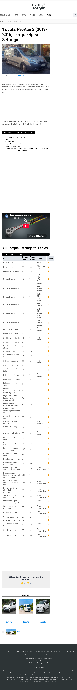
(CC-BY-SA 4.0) (19, 76)
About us (41, 655)
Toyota (8, 21)
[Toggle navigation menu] (75, 21)
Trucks (32, 15)
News (16, 15)
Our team (49, 655)
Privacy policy (30, 655)
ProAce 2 (16, 21)
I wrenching (69, 651)
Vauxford (11, 76)
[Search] (75, 15)
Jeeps (41, 15)
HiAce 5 (20, 632)
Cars (24, 15)
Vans (49, 15)
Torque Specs (5, 15)
